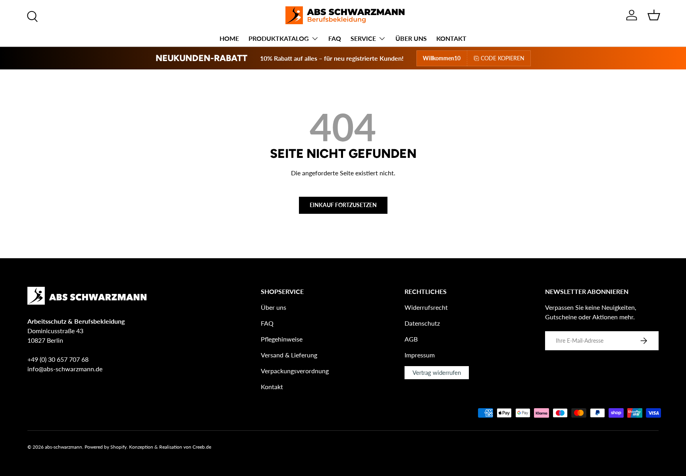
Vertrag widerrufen (436, 372)
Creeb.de (202, 447)
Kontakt (272, 386)
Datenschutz (422, 323)
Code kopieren (502, 58)
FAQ (334, 38)
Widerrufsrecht (426, 307)
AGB (411, 339)
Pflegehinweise (282, 339)
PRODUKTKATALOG (279, 38)
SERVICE (363, 38)
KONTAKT (451, 38)
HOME (229, 38)
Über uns (273, 307)
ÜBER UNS (411, 38)
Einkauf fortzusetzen (343, 205)
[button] (654, 15)
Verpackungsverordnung (295, 370)
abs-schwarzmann (63, 447)
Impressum (420, 355)
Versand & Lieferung (289, 355)
